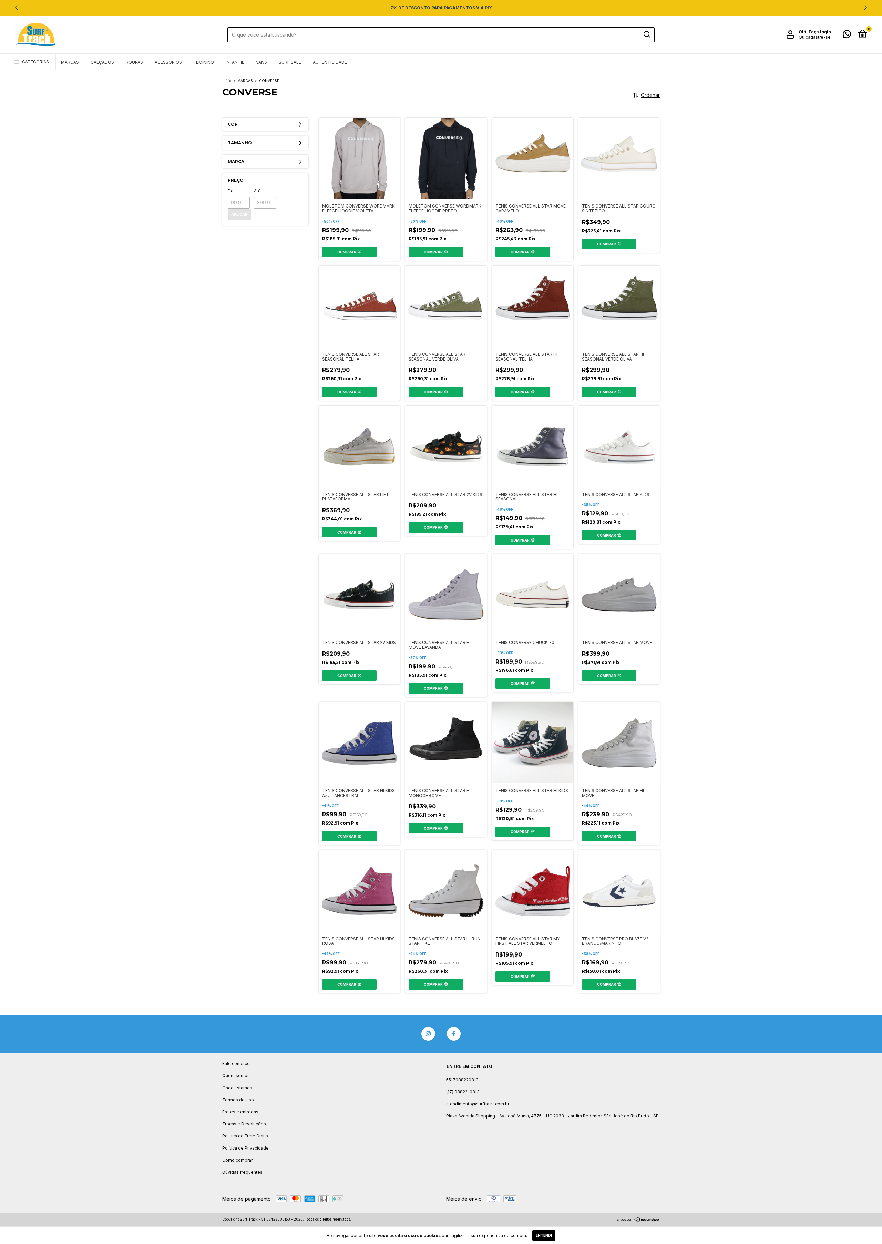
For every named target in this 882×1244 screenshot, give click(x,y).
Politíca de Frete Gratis (245, 1136)
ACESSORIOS (168, 62)
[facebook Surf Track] (454, 1034)
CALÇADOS (102, 62)
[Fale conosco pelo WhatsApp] (846, 36)
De (231, 190)
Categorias (35, 61)
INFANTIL (235, 62)
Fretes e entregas (240, 1111)
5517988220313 (462, 1079)
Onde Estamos (237, 1087)
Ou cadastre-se (815, 37)
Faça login (820, 31)
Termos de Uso (238, 1099)
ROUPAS (134, 62)
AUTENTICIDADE (330, 62)
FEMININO (204, 62)
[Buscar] (646, 34)
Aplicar (239, 214)
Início (226, 81)
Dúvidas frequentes (242, 1172)
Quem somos (236, 1075)
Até (257, 190)
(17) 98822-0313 (463, 1091)
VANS (261, 62)
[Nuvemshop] (638, 1220)
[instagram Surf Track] (428, 1034)
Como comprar (237, 1160)
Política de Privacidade (245, 1148)
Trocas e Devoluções (244, 1123)
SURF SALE (290, 62)
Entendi (544, 1235)
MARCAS (70, 62)
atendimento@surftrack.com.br (477, 1103)
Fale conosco (236, 1063)
